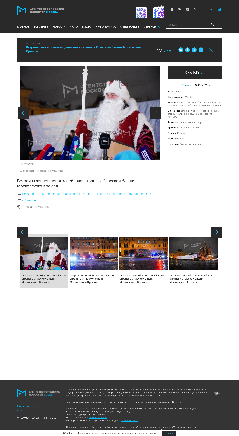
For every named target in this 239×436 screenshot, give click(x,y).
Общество (29, 200)
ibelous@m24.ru (129, 420)
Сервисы (150, 26)
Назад (23, 113)
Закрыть (210, 49)
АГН (141, 6)
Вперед (155, 113)
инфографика (106, 26)
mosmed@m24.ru (98, 417)
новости (59, 26)
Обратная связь (27, 406)
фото (74, 26)
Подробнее (44, 261)
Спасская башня (73, 194)
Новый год (94, 194)
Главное (23, 26)
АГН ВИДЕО (159, 6)
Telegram (187, 9)
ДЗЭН (172, 9)
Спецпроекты (129, 26)
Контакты (23, 410)
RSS (195, 9)
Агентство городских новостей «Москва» (47, 10)
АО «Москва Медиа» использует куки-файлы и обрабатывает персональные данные (110, 433)
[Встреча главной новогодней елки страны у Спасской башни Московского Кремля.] (90, 113)
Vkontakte (179, 9)
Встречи (28, 194)
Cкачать (186, 85)
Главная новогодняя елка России (127, 194)
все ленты (41, 26)
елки (56, 194)
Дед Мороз (43, 194)
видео (86, 26)
